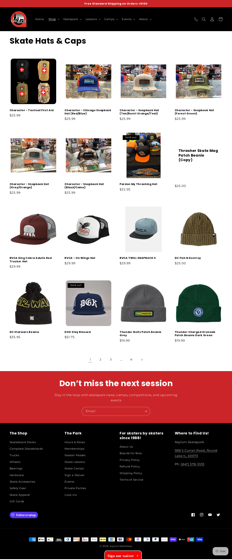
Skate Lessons (75, 462)
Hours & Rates (75, 442)
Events (69, 481)
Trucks (14, 455)
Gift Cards (17, 501)
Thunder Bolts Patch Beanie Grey (140, 333)
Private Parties (75, 488)
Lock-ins (71, 495)
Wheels (15, 462)
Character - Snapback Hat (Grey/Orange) (29, 185)
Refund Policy (130, 466)
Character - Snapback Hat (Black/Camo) (84, 185)
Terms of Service (131, 479)
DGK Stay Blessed (78, 332)
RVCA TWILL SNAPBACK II (138, 258)
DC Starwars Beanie (24, 332)
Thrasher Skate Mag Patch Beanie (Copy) (198, 155)
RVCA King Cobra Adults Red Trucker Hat (31, 259)
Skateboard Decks (23, 442)
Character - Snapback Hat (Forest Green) (194, 112)
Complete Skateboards (26, 448)
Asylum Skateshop (121, 546)
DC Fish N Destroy (188, 258)
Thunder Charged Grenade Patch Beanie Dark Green (195, 333)
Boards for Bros (131, 453)
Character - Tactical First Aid (32, 110)
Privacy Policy (130, 460)
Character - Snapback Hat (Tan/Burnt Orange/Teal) (139, 112)
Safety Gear (18, 488)
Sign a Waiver (74, 475)
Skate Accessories (22, 481)
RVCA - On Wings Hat (80, 258)
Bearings (16, 468)
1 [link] (90, 359)
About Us (126, 446)
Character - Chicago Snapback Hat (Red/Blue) (88, 112)
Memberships (74, 448)
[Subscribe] (146, 411)
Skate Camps (74, 468)
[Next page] (142, 360)
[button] (53, 19)
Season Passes (75, 455)
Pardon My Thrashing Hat (138, 184)
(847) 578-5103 (192, 464)
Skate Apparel (20, 495)
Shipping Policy (131, 473)
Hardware (17, 475)
